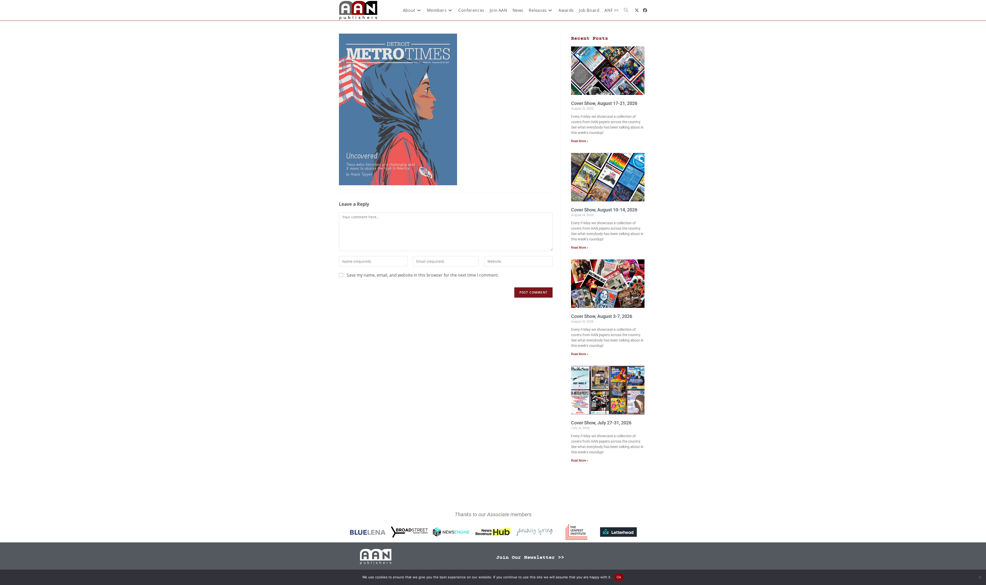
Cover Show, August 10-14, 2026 (604, 209)
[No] (979, 577)
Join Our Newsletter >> (530, 558)
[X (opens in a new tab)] (637, 10)
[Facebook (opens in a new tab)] (645, 10)
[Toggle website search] (626, 10)
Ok (619, 577)
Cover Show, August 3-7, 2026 (601, 316)
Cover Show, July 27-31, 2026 (601, 422)
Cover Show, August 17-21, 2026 (604, 103)
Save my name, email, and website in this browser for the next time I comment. (423, 275)
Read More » (579, 141)
